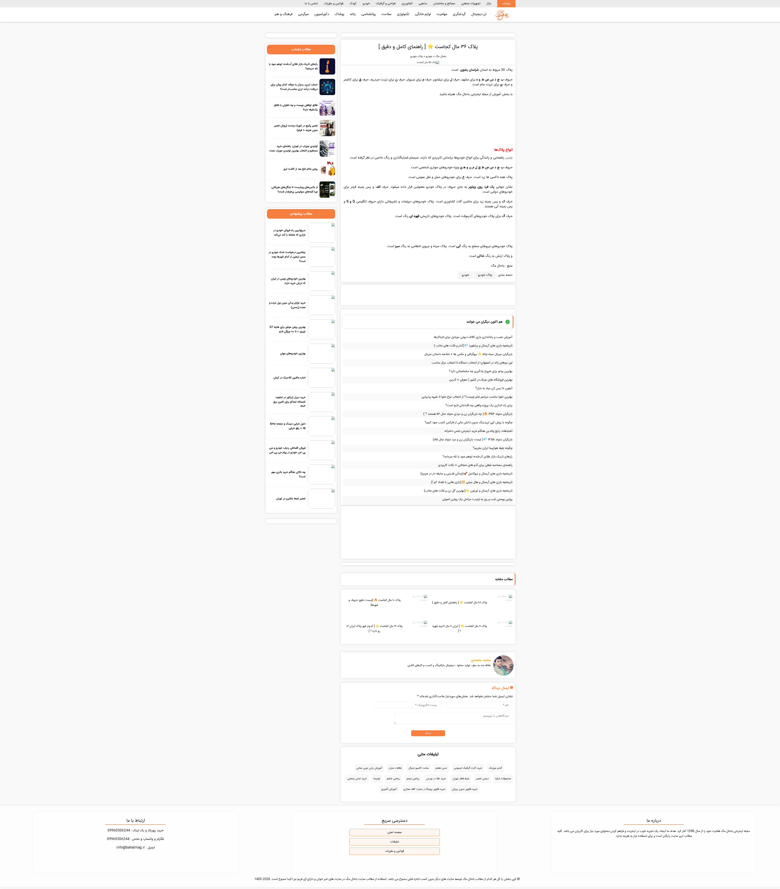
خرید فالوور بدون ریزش (464, 789)
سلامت (386, 14)
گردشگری (459, 14)
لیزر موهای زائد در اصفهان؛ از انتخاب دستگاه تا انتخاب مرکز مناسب (472, 362)
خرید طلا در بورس (436, 778)
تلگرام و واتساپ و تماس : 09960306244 (135, 839)
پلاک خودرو (416, 56)
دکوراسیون (321, 14)
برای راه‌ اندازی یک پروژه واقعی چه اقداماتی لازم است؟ (478, 405)
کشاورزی (407, 3)
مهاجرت (442, 14)
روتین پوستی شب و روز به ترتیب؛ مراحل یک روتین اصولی (477, 499)
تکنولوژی (403, 14)
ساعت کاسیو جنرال (418, 768)
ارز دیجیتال (478, 14)
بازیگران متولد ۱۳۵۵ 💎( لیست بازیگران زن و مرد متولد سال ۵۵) (472, 439)
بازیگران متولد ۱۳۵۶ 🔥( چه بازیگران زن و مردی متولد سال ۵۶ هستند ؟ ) (467, 414)
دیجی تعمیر (482, 778)
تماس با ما (311, 3)
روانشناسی (368, 14)
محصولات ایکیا (503, 778)
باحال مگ (440, 56)
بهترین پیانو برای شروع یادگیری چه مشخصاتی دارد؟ (480, 371)
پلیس (508, 158)
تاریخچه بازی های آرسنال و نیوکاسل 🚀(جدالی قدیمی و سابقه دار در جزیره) (466, 473)
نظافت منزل (395, 768)
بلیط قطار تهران (461, 778)
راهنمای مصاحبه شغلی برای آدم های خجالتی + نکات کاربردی (475, 465)
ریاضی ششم (393, 778)
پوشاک (339, 14)
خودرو (366, 3)
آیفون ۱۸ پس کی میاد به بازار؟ (493, 388)
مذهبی (423, 3)
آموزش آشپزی (389, 789)
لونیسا (377, 778)
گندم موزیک (495, 768)
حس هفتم (441, 768)
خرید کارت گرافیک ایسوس (468, 768)
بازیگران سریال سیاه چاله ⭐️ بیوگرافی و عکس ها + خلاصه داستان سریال (468, 354)
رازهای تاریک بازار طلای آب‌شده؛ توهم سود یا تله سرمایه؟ (477, 456)
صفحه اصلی (394, 832)
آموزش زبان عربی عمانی (369, 768)
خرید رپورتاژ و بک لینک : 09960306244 (136, 830)
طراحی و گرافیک (386, 3)
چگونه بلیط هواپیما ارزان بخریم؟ (492, 448)
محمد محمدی (481, 660)
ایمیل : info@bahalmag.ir (135, 847)
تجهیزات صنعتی (470, 3)
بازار (488, 3)
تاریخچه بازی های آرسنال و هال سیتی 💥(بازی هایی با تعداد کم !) (471, 482)
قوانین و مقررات (333, 3)
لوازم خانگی (423, 14)
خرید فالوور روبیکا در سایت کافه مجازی (424, 789)
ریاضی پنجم (413, 778)
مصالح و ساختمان (444, 3)
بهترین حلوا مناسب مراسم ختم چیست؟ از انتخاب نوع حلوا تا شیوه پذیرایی (466, 396)
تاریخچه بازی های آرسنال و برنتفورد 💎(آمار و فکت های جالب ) (473, 345)
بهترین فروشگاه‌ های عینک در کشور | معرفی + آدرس (480, 379)
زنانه (353, 14)
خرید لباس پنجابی (357, 778)
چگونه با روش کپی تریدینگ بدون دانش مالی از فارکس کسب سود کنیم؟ (468, 422)
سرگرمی (303, 14)
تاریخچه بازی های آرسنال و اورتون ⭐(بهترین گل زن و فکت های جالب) (468, 490)
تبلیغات (506, 3)
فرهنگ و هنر (283, 14)
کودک (352, 3)
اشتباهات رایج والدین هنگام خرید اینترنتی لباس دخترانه (478, 431)
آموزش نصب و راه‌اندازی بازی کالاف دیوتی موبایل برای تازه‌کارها (473, 337)
